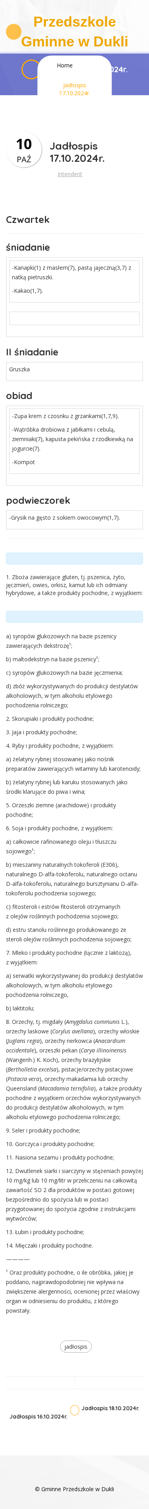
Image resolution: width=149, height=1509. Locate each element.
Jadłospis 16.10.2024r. (39, 1416)
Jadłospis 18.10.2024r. (110, 1408)
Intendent (70, 174)
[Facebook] (75, 1477)
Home (65, 65)
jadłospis (75, 1346)
